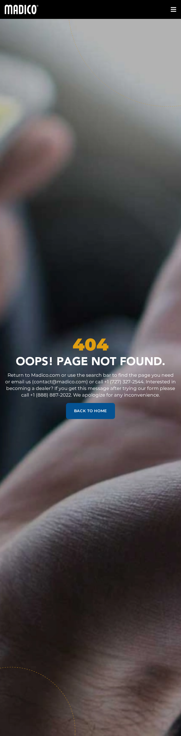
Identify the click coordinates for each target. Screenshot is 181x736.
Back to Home (90, 411)
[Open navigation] (173, 9)
